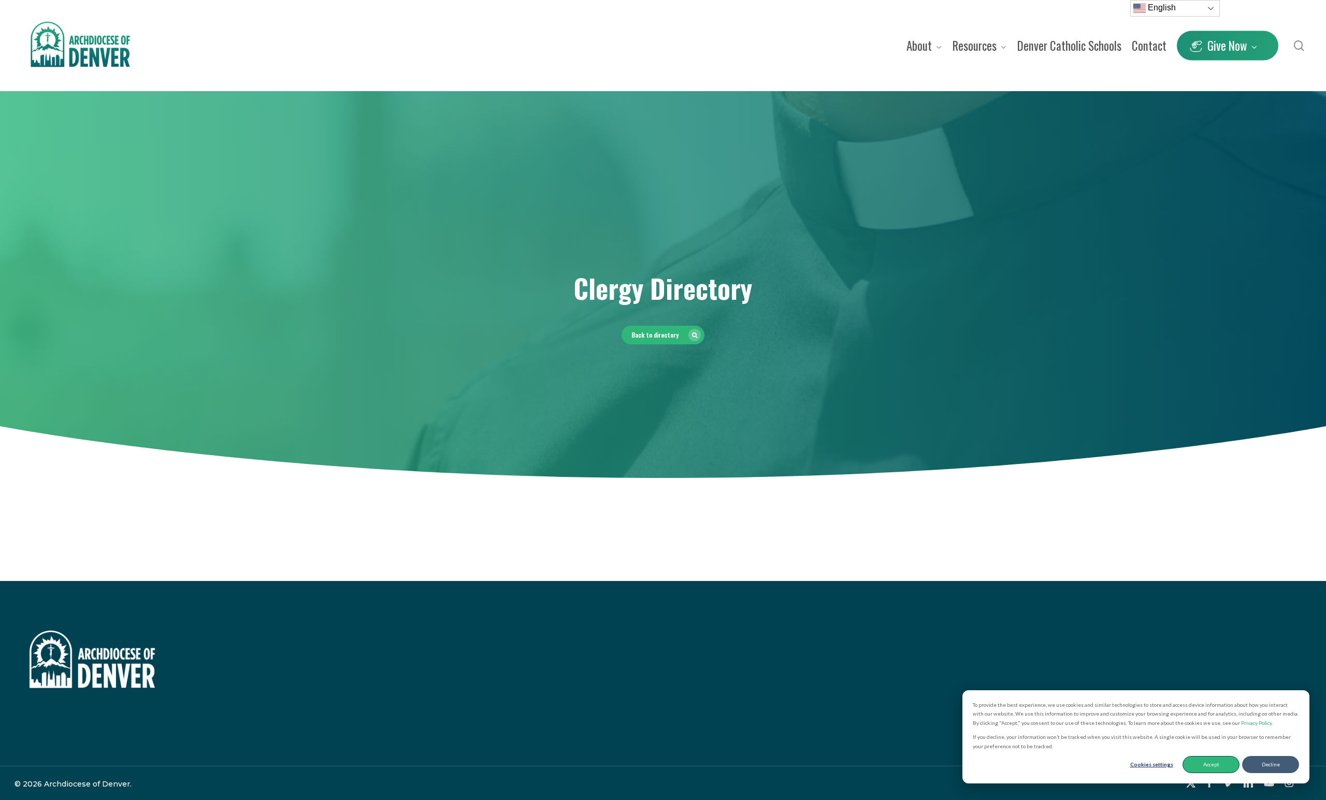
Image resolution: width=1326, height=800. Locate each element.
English (1161, 7)
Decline (1271, 764)
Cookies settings (1151, 764)
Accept (1211, 764)
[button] (663, 335)
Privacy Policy (1256, 723)
